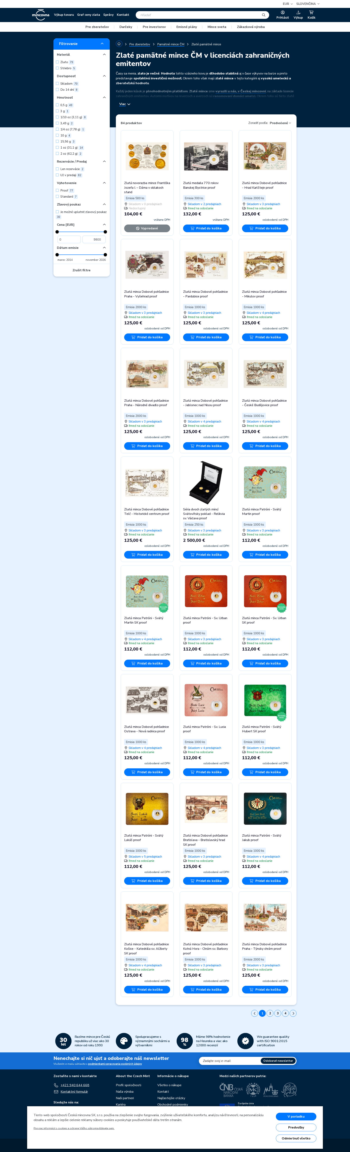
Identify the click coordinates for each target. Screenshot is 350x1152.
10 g (65, 135)
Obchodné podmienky (172, 1104)
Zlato (66, 62)
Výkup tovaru (64, 15)
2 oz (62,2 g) (70, 154)
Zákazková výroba (251, 27)
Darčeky (126, 27)
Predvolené (279, 123)
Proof (66, 190)
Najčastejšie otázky (171, 1098)
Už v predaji (70, 175)
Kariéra (121, 1104)
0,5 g (66, 105)
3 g (64, 111)
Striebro (67, 68)
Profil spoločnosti (128, 1085)
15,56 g (67, 141)
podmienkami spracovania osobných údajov (115, 1064)
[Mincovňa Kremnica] (253, 1090)
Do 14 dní (68, 90)
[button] (307, 4)
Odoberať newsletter (278, 1061)
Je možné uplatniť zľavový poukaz (82, 214)
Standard (68, 197)
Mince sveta (217, 27)
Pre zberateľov (97, 27)
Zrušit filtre (82, 270)
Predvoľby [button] (296, 1127)
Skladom (69, 84)
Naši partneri (125, 1098)
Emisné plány (186, 27)
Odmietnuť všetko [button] (296, 1138)
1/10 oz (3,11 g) (73, 117)
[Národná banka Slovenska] (289, 1090)
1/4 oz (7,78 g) (72, 129)
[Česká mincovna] (40, 15)
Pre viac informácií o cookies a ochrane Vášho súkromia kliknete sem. (74, 1128)
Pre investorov (154, 27)
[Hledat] (263, 15)
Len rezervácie (71, 169)
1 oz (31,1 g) (71, 148)
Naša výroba (124, 1091)
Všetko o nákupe (169, 1085)
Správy (108, 15)
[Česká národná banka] (231, 1090)
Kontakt (123, 15)
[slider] (57, 231)
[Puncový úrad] (271, 1090)
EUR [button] (286, 4)
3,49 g (66, 123)
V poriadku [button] (296, 1116)
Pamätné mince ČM (170, 44)
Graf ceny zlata (88, 15)
